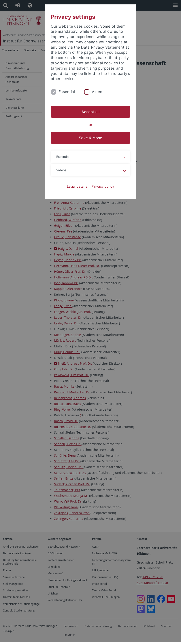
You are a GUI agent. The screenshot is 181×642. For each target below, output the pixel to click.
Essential (66, 92)
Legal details (77, 186)
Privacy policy (103, 186)
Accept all (90, 112)
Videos (98, 92)
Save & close (90, 138)
